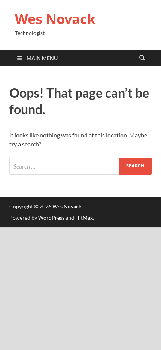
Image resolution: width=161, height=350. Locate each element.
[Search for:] (80, 166)
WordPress (51, 217)
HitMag (84, 217)
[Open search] (142, 58)
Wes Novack (55, 19)
